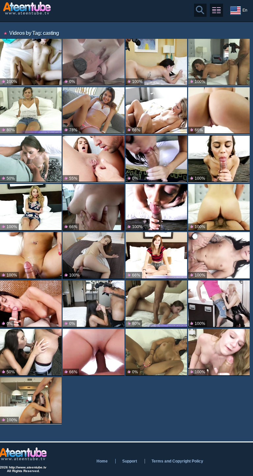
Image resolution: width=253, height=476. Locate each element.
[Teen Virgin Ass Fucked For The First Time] (93, 159)
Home (102, 461)
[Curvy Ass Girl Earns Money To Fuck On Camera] (93, 352)
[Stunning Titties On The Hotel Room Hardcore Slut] (219, 62)
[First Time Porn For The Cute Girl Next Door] (156, 159)
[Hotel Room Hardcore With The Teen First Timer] (156, 255)
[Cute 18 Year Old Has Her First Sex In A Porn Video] (156, 62)
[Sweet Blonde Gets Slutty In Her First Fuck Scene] (219, 207)
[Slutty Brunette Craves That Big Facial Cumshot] (31, 303)
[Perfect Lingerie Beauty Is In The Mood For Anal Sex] (219, 303)
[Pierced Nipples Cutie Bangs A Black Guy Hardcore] (93, 110)
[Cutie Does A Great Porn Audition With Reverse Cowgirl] (219, 159)
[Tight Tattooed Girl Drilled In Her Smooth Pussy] (31, 352)
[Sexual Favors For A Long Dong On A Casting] (219, 255)
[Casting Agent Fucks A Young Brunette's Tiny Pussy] (93, 62)
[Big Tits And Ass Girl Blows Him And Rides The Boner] (31, 110)
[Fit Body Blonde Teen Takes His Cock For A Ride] (156, 110)
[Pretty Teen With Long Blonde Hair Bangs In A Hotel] (31, 207)
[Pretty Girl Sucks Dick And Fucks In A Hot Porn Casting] (156, 303)
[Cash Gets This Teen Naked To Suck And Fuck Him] (93, 303)
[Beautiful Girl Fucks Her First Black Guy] (31, 159)
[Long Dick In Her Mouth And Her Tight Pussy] (93, 255)
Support (129, 461)
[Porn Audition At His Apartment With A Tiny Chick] (31, 400)
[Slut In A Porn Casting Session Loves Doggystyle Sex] (156, 207)
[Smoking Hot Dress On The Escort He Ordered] (31, 62)
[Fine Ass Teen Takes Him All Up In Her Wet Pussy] (31, 255)
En (244, 10)
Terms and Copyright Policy (177, 461)
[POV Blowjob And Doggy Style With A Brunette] (93, 207)
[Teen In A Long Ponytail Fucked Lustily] (219, 110)
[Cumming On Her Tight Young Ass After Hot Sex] (156, 352)
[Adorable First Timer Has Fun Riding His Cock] (219, 352)
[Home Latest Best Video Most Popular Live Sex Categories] (216, 10)
